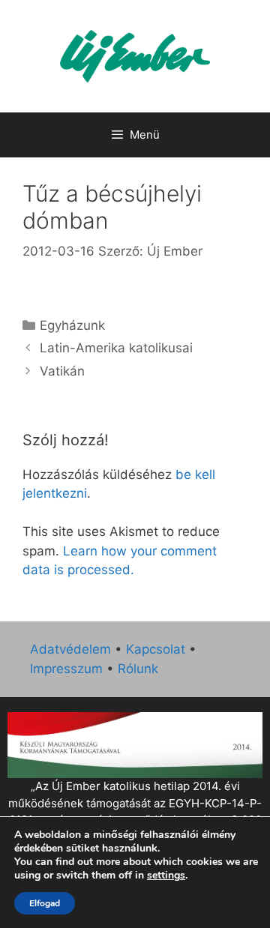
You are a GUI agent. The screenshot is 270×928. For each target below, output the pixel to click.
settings (166, 875)
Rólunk (138, 668)
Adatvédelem (70, 649)
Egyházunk (72, 325)
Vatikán (62, 371)
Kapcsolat (155, 649)
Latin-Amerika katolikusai (116, 347)
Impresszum (66, 668)
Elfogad (44, 903)
